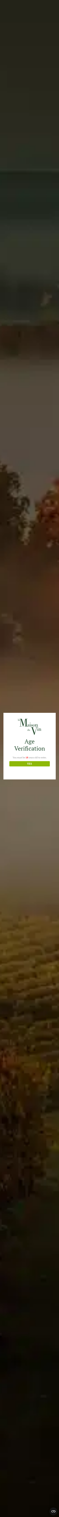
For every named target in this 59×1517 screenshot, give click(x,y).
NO (29, 771)
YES (29, 763)
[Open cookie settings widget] (53, 1511)
